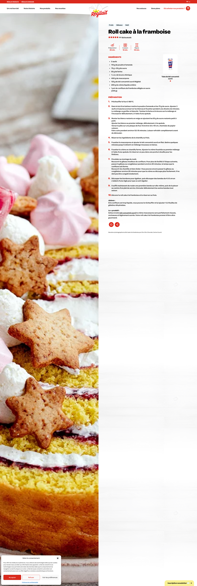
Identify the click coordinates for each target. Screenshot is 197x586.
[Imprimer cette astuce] (111, 224)
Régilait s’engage (27, 1)
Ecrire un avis (126, 37)
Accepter (12, 577)
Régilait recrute (13, 1)
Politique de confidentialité (30, 582)
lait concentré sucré (127, 213)
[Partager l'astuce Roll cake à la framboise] (117, 224)
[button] (58, 558)
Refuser (31, 577)
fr (187, 2)
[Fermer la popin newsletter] (191, 583)
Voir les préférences (49, 577)
